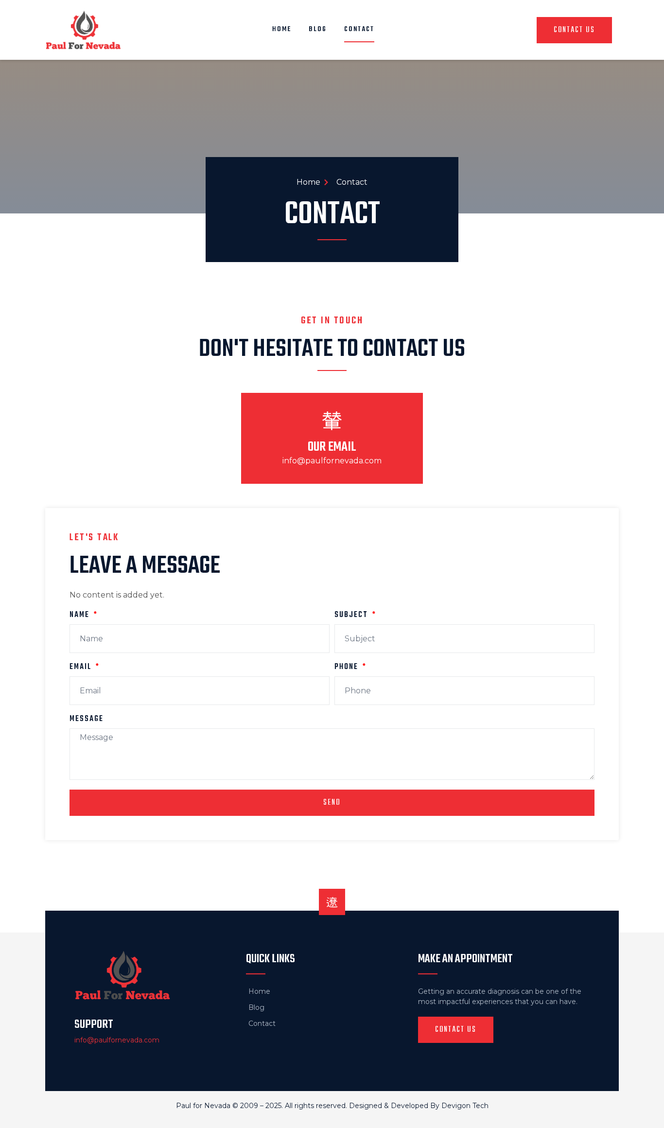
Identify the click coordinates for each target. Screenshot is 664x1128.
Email (82, 668)
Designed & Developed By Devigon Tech (419, 1105)
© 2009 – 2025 (256, 1105)
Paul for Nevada (203, 1105)
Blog (318, 29)
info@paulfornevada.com (332, 460)
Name (81, 616)
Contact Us (574, 30)
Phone (347, 668)
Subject (352, 616)
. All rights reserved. (315, 1105)
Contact (359, 29)
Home (281, 29)
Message (87, 720)
